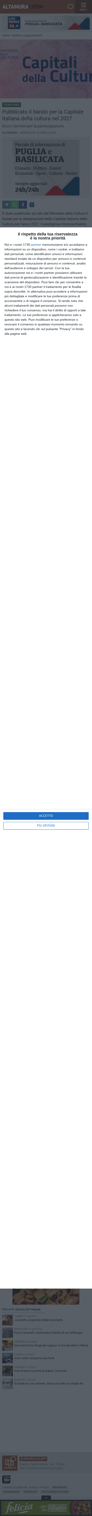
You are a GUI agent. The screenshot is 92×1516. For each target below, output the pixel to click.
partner (36, 244)
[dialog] (46, 758)
